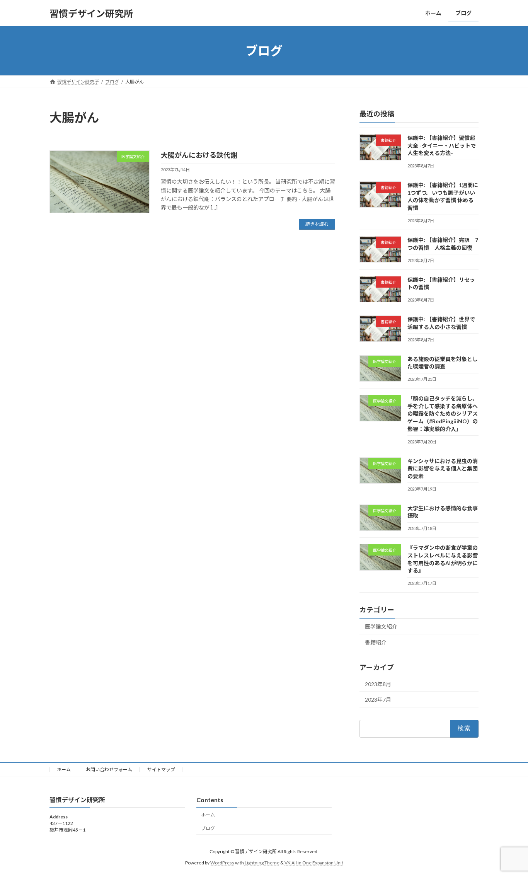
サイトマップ (161, 769)
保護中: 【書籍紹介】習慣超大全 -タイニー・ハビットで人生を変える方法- (441, 145)
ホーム (64, 769)
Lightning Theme (262, 863)
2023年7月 (378, 699)
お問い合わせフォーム (109, 769)
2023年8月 (378, 684)
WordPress (222, 863)
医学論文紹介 (381, 626)
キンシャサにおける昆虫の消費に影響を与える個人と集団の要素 (442, 468)
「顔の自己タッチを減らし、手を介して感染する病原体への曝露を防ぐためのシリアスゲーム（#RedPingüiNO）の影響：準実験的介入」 (442, 413)
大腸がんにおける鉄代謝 (199, 155)
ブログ (208, 828)
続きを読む (317, 224)
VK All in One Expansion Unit (313, 863)
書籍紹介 (376, 642)
